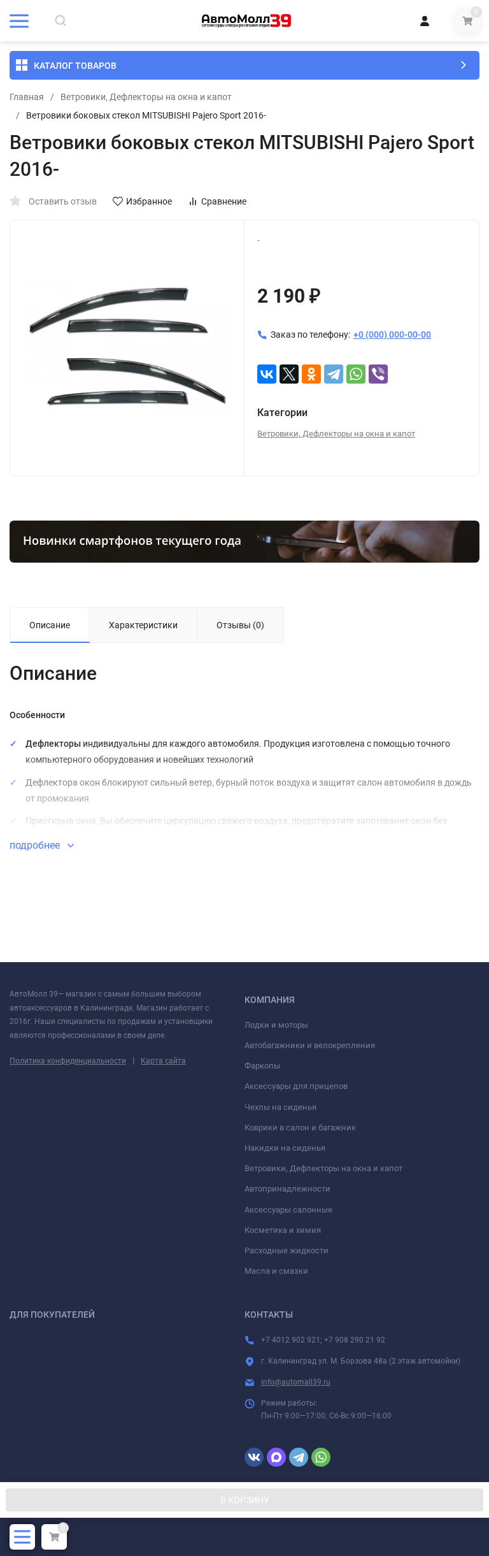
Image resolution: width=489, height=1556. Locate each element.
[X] (289, 374)
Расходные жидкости (286, 1250)
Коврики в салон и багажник (300, 1127)
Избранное (149, 201)
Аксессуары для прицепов (296, 1086)
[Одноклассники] (311, 374)
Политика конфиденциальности (68, 1060)
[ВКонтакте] (266, 374)
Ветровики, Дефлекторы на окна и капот (146, 96)
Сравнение (223, 201)
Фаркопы (262, 1065)
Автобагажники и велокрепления (309, 1045)
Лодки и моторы (276, 1025)
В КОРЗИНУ (244, 1500)
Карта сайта (163, 1060)
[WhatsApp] (355, 374)
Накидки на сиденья (284, 1148)
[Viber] (378, 374)
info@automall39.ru (295, 1382)
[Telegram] (333, 374)
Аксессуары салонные (288, 1209)
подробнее (36, 845)
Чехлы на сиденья (280, 1107)
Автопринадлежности (287, 1188)
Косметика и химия (282, 1230)
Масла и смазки (276, 1271)
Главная (27, 96)
